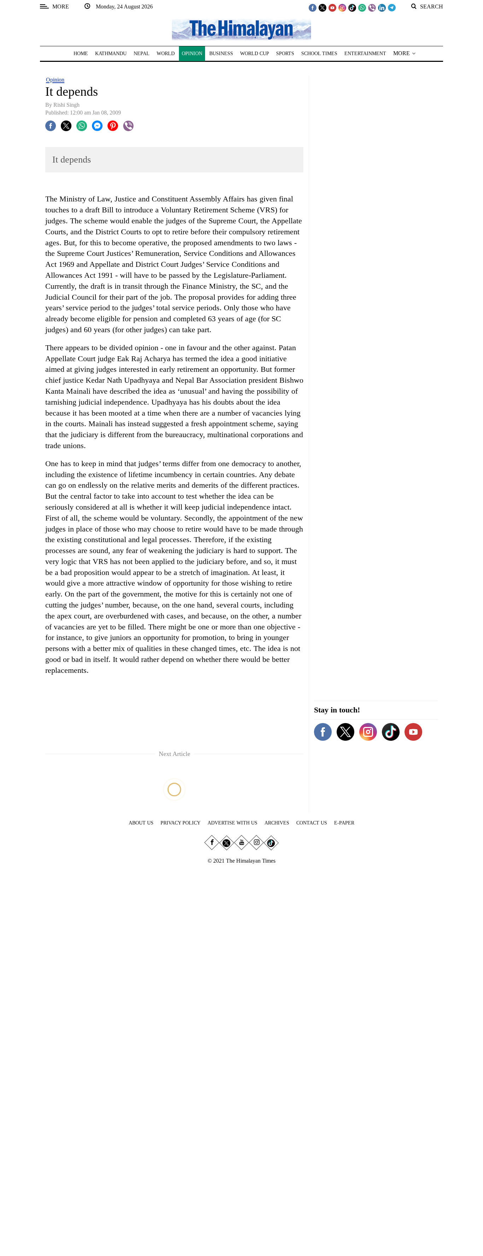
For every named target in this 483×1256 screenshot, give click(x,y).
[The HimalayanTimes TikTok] (352, 7)
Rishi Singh (66, 105)
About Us (141, 823)
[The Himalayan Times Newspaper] (241, 29)
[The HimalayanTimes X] (322, 7)
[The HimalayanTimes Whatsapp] (362, 7)
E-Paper (344, 823)
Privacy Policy (180, 823)
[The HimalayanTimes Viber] (372, 7)
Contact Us (311, 823)
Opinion (55, 80)
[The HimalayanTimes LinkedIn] (382, 7)
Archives (276, 823)
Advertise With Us (232, 823)
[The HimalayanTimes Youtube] (332, 7)
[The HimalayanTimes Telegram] (392, 7)
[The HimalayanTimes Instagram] (342, 7)
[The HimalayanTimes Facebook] (312, 7)
